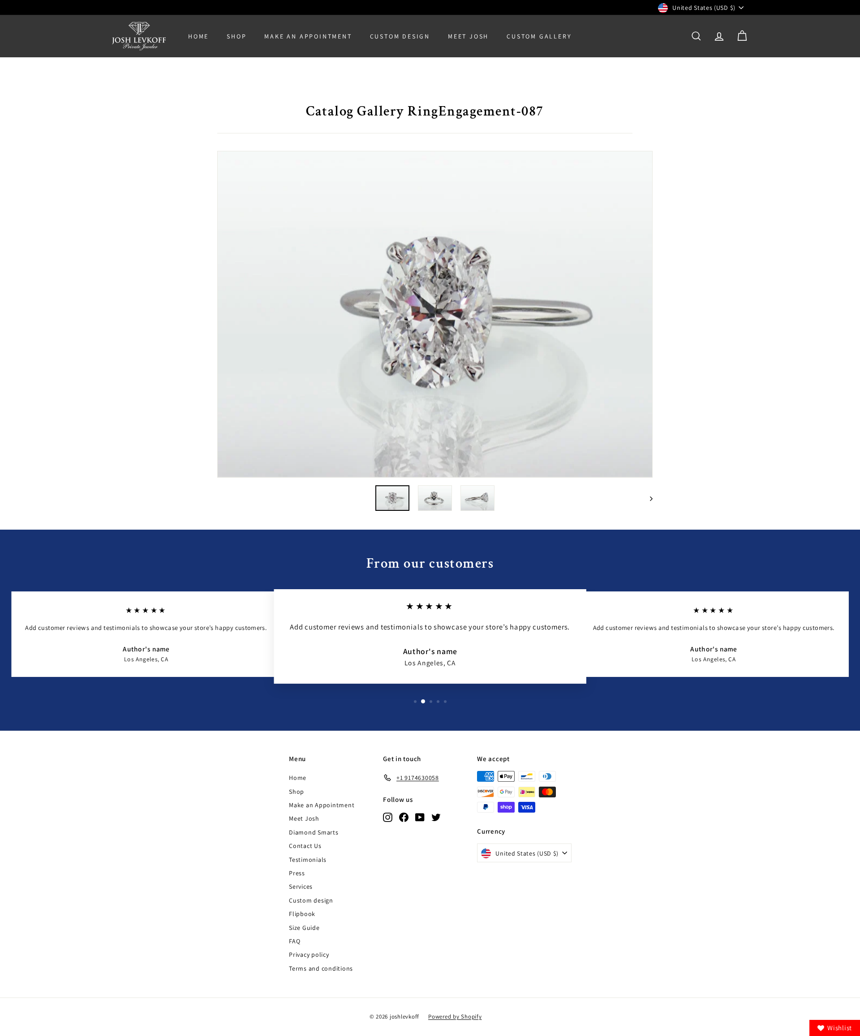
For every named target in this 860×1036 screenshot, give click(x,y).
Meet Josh (468, 36)
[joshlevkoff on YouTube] (420, 817)
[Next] (647, 498)
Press (297, 873)
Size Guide (304, 928)
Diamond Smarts (314, 832)
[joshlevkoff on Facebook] (403, 817)
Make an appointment (308, 36)
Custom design (311, 900)
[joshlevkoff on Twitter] (436, 817)
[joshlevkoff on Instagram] (387, 817)
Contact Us (305, 846)
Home (198, 36)
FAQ (294, 941)
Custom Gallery (539, 36)
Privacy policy (309, 954)
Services (301, 886)
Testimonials (308, 860)
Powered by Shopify (455, 1016)
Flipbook (302, 914)
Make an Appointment (321, 805)
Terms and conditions (321, 968)
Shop (236, 36)
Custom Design (400, 36)
